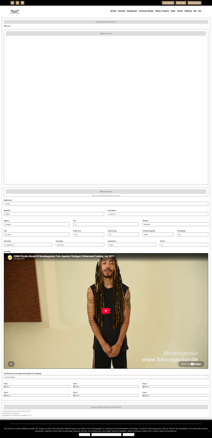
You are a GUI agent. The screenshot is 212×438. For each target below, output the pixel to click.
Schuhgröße (181, 231)
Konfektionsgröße (149, 231)
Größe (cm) (77, 231)
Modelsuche (188, 11)
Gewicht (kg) (112, 231)
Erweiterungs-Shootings (146, 11)
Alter (5, 231)
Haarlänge (59, 241)
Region (6, 221)
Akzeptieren (84, 435)
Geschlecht (112, 210)
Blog (195, 11)
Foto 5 (75, 392)
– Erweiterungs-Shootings (10, 413)
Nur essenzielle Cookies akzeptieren (106, 435)
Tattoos (162, 241)
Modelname (8, 200)
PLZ (74, 221)
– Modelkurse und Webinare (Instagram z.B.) (17, 415)
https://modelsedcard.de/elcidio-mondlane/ (106, 195)
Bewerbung (121, 11)
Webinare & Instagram (162, 11)
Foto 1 (6, 384)
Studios (173, 11)
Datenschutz (128, 435)
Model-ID (7, 210)
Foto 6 (145, 392)
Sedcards (180, 11)
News (199, 11)
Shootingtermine (132, 11)
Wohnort (145, 221)
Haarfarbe (7, 241)
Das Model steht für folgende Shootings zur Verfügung (22, 373)
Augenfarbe (112, 241)
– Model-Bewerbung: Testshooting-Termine (16, 411)
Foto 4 (6, 392)
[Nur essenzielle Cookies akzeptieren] (209, 431)
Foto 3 (145, 384)
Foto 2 (75, 384)
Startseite (113, 11)
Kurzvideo (7, 251)
